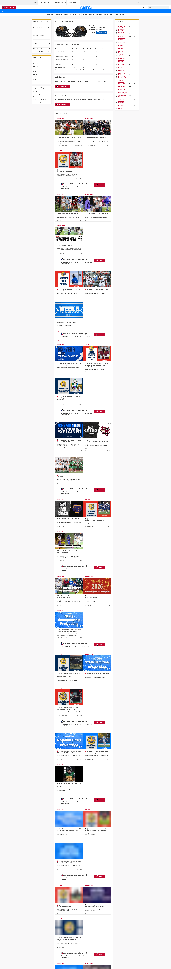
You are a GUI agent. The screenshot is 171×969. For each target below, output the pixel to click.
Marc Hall (120, 52)
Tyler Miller (120, 80)
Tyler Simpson (121, 96)
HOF (79, 14)
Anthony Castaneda (122, 42)
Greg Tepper (61, 220)
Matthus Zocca (121, 108)
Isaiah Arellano (121, 27)
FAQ (117, 14)
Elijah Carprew (121, 39)
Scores (37, 11)
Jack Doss (120, 46)
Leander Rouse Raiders (60, 67)
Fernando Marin (121, 70)
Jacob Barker (121, 30)
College (66, 14)
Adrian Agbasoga (121, 26)
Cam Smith (120, 98)
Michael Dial (120, 45)
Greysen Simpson (122, 95)
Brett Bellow (121, 35)
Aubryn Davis (121, 43)
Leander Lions (58, 64)
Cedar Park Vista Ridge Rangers (61, 56)
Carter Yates (89, 450)
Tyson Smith (121, 99)
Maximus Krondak (122, 63)
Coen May (120, 71)
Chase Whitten (121, 106)
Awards (106, 14)
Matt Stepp (60, 327)
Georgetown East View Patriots (61, 59)
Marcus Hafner (121, 51)
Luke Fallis (120, 48)
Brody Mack (120, 67)
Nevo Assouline (121, 29)
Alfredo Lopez (121, 65)
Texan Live (51, 11)
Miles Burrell (120, 36)
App (56, 11)
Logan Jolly (120, 61)
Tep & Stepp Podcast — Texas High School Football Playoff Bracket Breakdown (69, 939)
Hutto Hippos (57, 61)
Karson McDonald (122, 77)
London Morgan (121, 86)
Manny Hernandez (122, 58)
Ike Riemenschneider (122, 92)
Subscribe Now (9, 7)
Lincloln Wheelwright (122, 104)
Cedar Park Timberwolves (60, 53)
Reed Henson (121, 57)
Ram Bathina (121, 32)
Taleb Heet (120, 55)
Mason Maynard (121, 73)
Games (112, 14)
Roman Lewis (121, 64)
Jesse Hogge (121, 60)
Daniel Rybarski (121, 93)
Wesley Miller (121, 82)
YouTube (67, 11)
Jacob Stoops (121, 101)
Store (61, 11)
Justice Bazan (121, 33)
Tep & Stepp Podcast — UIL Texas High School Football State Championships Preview (69, 675)
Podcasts (60, 150)
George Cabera (121, 38)
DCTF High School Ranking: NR (97, 27)
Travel (122, 14)
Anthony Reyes (121, 90)
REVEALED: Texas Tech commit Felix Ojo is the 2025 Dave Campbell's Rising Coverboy (69, 785)
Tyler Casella (121, 41)
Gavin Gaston (121, 49)
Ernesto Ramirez (121, 89)
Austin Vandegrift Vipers (60, 51)
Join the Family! (99, 185)
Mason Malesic (121, 68)
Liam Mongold (121, 85)
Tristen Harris (121, 54)
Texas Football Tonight (95, 14)
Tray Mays (120, 74)
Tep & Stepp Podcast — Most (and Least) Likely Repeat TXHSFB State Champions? (69, 398)
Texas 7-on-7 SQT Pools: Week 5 (66, 320)
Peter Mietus (121, 79)
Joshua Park (120, 87)
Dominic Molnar (121, 83)
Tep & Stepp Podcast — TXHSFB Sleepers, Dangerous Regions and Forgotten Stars (96, 365)
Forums (73, 11)
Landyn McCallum (122, 76)
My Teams (50, 14)
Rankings (43, 11)
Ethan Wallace (121, 102)
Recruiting (73, 14)
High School (58, 14)
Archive (85, 14)
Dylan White (121, 105)
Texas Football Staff (62, 145)
